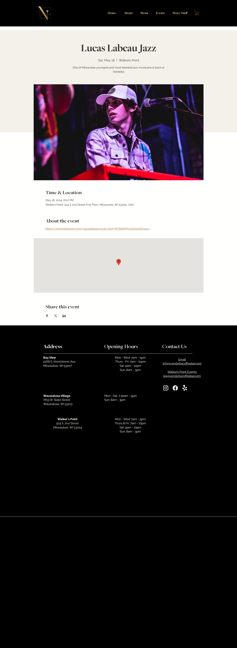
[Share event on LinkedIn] (64, 315)
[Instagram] (165, 387)
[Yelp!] (184, 387)
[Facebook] (175, 387)
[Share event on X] (55, 315)
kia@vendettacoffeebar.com (182, 376)
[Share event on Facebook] (47, 315)
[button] (179, 12)
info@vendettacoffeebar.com (182, 363)
